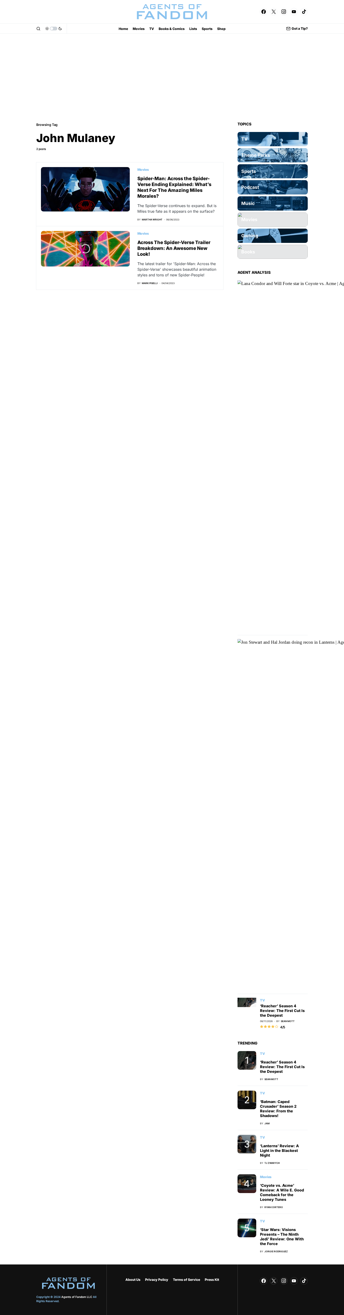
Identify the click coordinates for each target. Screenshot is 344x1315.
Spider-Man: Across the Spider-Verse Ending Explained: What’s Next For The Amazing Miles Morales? (174, 187)
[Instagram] (284, 11)
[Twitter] (273, 11)
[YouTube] (294, 11)
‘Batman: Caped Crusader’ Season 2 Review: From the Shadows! (278, 1108)
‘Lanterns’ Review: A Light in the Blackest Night (279, 1150)
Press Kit (212, 1280)
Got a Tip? (300, 28)
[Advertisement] (172, 77)
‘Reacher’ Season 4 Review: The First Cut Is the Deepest (282, 1011)
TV (262, 1000)
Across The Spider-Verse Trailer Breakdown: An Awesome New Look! (173, 248)
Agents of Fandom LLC (76, 1297)
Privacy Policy (156, 1280)
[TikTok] (304, 11)
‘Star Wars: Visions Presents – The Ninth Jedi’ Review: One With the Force (282, 1236)
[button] (38, 28)
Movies (143, 170)
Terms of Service (186, 1280)
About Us (132, 1280)
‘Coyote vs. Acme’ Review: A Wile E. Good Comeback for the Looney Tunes (282, 1192)
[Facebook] (263, 11)
